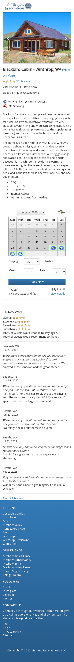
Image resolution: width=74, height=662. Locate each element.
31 (20, 253)
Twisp (7, 532)
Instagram (9, 591)
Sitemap (8, 635)
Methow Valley (12, 525)
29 (61, 247)
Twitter (7, 598)
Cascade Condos (14, 513)
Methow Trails (12, 563)
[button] (8, 37)
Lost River (9, 517)
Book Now (37, 282)
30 (12, 253)
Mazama (8, 521)
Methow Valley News (16, 567)
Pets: (43, 270)
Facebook (9, 587)
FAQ (6, 624)
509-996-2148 (27, 614)
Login (6, 628)
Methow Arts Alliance (17, 556)
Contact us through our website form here (31, 611)
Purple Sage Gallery (15, 571)
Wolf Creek (10, 543)
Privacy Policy (12, 631)
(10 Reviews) (23, 81)
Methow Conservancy (17, 560)
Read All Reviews (13, 498)
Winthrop (9, 536)
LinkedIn (8, 594)
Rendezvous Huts (14, 528)
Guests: (13, 270)
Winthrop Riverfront (16, 540)
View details (58, 293)
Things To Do (12, 575)
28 (53, 247)
